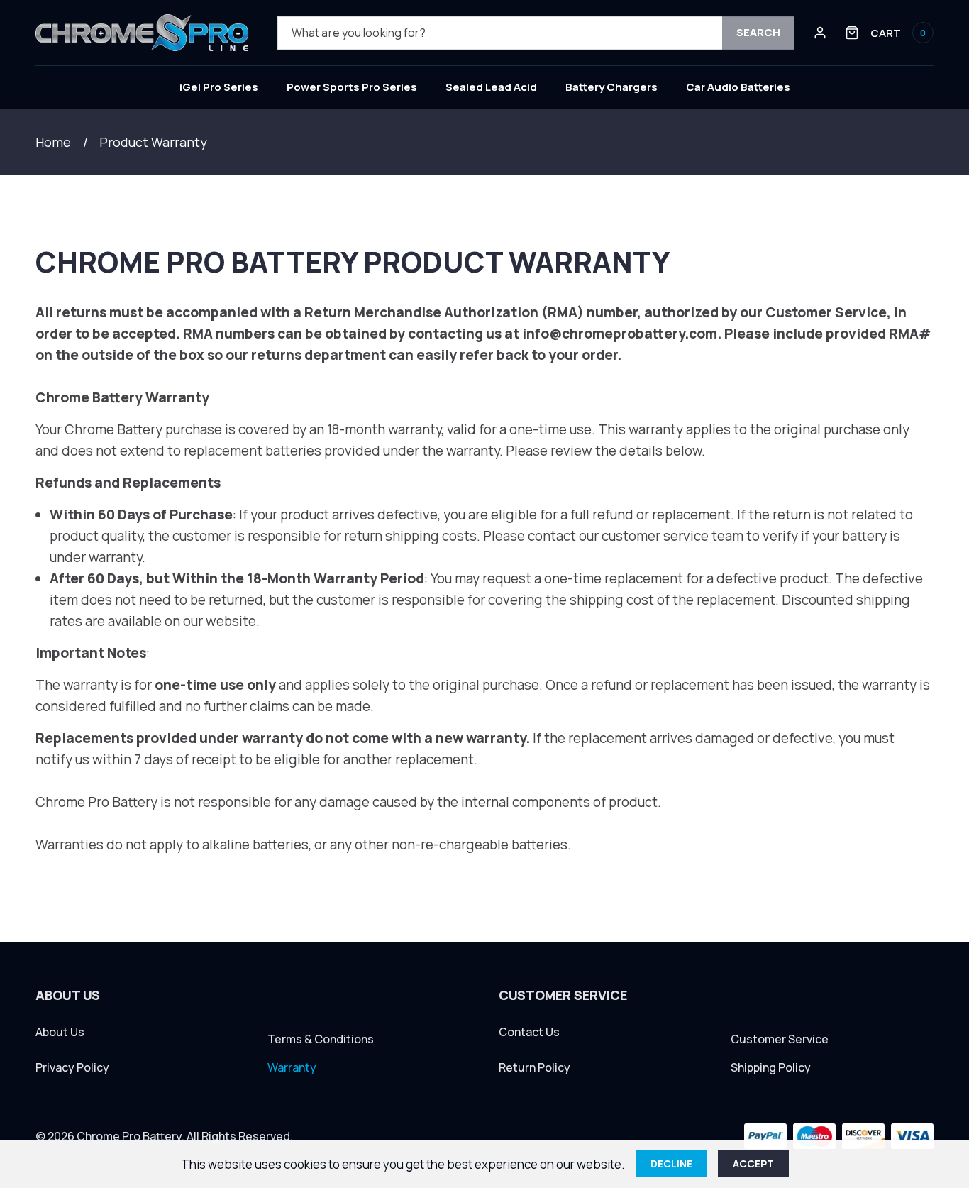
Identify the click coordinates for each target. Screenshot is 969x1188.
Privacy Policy (72, 1067)
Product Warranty (153, 141)
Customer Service (780, 1039)
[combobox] (535, 33)
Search (758, 32)
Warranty (291, 1067)
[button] (889, 32)
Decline (671, 1163)
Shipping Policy (771, 1067)
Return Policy (534, 1067)
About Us (59, 1032)
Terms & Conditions (320, 1039)
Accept (753, 1163)
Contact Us (529, 1032)
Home (53, 141)
